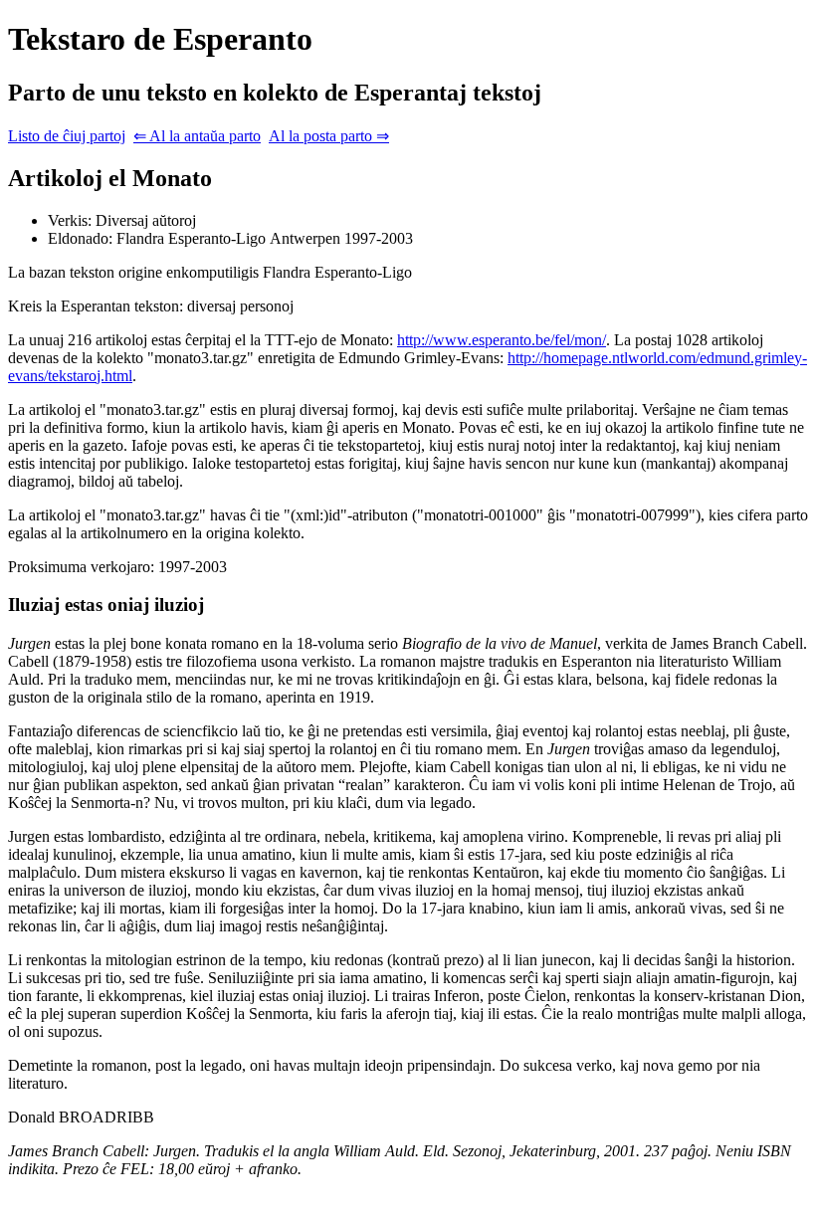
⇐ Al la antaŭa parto (197, 135)
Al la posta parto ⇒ (329, 135)
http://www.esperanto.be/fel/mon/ (501, 339)
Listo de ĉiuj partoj (66, 135)
